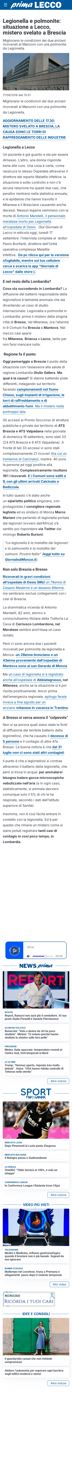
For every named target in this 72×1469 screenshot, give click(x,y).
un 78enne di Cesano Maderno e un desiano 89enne (34, 582)
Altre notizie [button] (58, 1081)
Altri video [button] (59, 1284)
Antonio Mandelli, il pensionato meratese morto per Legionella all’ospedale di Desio (34, 221)
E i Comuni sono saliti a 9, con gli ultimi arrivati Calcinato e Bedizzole (34, 481)
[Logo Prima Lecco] (36, 5)
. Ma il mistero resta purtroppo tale (33, 400)
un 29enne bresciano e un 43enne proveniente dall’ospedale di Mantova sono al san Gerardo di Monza (35, 660)
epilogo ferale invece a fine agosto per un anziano (35, 702)
